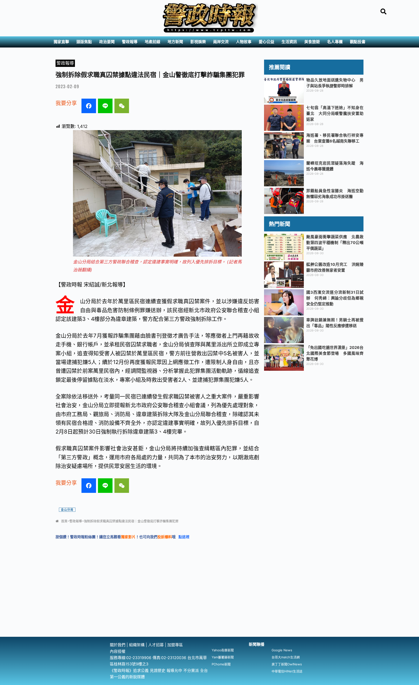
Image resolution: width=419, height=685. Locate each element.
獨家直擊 (61, 41)
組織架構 (137, 644)
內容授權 (117, 651)
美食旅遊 (312, 41)
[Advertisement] (209, 600)
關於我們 (118, 644)
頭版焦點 (84, 41)
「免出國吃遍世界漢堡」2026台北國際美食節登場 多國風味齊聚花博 (334, 353)
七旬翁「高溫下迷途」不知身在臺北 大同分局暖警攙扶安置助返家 (334, 113)
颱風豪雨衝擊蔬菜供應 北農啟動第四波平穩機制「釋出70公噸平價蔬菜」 (334, 242)
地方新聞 (175, 41)
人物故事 (243, 41)
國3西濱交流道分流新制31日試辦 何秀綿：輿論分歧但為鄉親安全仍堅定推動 (334, 298)
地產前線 (152, 41)
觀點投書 (357, 41)
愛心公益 (266, 41)
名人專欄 (335, 41)
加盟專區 (175, 644)
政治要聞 (107, 41)
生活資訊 (289, 41)
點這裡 (183, 537)
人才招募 (156, 644)
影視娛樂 (198, 41)
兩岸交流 (221, 41)
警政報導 (129, 41)
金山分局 (67, 510)
